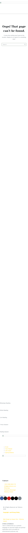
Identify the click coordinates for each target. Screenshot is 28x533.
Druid (6, 447)
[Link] (20, 498)
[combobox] (12, 44)
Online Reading (4, 410)
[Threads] (12, 498)
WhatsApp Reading (5, 403)
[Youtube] (9, 498)
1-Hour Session (4, 424)
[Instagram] (5, 498)
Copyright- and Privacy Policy (11, 512)
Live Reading (3, 417)
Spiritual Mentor (9, 452)
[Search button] (25, 44)
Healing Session (4, 431)
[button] (14, 13)
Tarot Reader (8, 449)
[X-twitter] (16, 498)
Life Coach (8, 450)
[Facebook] (2, 498)
